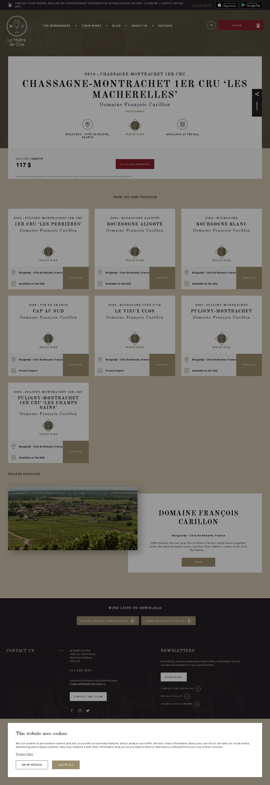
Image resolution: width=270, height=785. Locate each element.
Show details (32, 765)
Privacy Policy (24, 754)
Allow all (65, 765)
